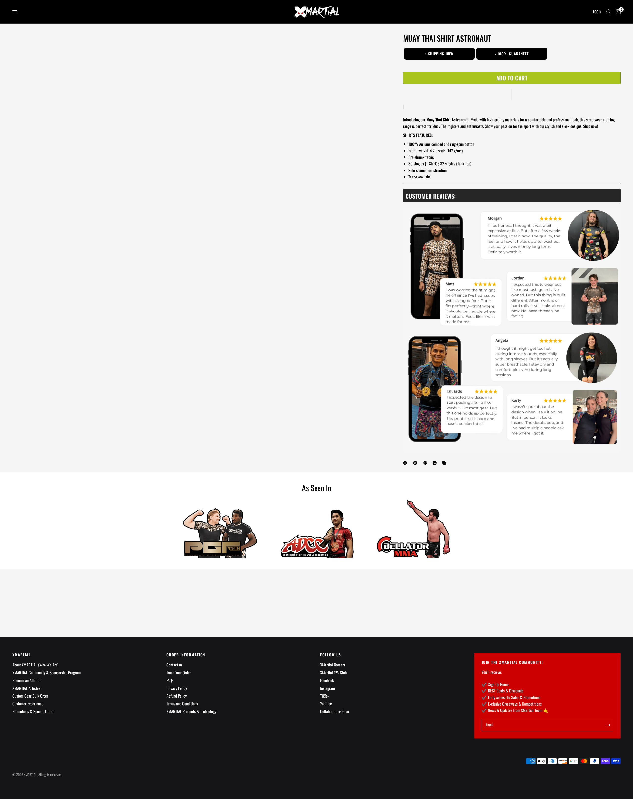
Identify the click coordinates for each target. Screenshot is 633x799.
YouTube (326, 703)
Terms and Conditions (182, 703)
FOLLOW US (330, 655)
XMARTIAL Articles (26, 688)
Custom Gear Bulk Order (30, 696)
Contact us (174, 665)
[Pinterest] (426, 463)
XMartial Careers (332, 665)
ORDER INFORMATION (185, 655)
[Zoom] (378, 44)
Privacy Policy (176, 688)
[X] (416, 463)
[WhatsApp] (436, 463)
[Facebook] (406, 463)
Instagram (327, 688)
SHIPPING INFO (439, 53)
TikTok (324, 696)
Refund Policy (176, 696)
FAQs (169, 680)
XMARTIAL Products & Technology (191, 711)
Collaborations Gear (334, 711)
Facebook (327, 680)
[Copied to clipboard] (445, 463)
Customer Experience (27, 703)
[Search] (608, 11)
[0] (617, 11)
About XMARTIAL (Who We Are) (35, 665)
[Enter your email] (608, 725)
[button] (512, 94)
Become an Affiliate (26, 680)
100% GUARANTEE (512, 53)
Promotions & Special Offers (33, 711)
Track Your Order (178, 672)
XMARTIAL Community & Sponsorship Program (46, 672)
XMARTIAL (21, 655)
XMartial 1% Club (333, 672)
